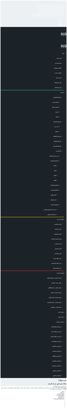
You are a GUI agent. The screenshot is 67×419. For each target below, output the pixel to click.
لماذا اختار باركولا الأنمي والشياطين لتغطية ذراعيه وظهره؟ (51, 9)
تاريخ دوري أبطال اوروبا (56, 331)
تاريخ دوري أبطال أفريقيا (56, 336)
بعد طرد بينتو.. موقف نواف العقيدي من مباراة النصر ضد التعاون (50, 10)
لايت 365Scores (58, 87)
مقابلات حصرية (58, 72)
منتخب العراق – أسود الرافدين (54, 297)
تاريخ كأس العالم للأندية (56, 326)
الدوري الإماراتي (57, 253)
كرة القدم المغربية (55, 204)
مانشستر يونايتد (55, 107)
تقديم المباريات (58, 63)
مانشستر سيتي (55, 102)
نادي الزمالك (53, 199)
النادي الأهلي (53, 194)
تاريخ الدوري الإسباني (56, 351)
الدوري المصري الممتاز (56, 238)
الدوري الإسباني (58, 229)
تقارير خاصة (58, 77)
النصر (55, 170)
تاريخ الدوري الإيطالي (56, 356)
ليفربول (57, 111)
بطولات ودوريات (60, 219)
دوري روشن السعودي (54, 155)
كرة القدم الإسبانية (57, 121)
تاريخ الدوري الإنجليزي (56, 346)
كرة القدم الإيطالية (57, 136)
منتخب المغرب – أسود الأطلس (54, 287)
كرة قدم (62, 92)
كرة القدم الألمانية (57, 141)
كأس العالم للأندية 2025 (59, 398)
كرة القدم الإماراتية (54, 185)
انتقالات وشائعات (57, 68)
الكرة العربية (58, 151)
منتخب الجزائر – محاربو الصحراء (54, 302)
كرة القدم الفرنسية (57, 146)
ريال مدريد (56, 126)
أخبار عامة (59, 58)
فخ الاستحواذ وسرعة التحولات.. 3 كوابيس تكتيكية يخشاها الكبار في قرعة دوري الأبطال (45, 15)
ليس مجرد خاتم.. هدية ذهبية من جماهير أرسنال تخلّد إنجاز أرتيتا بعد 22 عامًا (48, 14)
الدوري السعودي (57, 234)
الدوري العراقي (58, 248)
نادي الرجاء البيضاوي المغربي (49, 209)
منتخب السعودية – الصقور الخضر (54, 277)
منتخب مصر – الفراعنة (56, 282)
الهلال (55, 175)
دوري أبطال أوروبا (57, 258)
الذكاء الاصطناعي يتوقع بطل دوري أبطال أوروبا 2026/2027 (51, 8)
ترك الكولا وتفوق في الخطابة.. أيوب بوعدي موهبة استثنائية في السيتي (49, 4)
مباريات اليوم (61, 317)
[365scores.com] (63, 35)
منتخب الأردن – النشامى (56, 307)
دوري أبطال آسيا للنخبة (56, 263)
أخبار (63, 53)
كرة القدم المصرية (55, 190)
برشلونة (57, 131)
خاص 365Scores (57, 82)
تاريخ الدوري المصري (56, 360)
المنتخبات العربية (60, 273)
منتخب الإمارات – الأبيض (56, 292)
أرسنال (57, 116)
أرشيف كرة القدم (60, 321)
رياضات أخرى (61, 312)
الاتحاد (54, 165)
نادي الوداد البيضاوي (51, 214)
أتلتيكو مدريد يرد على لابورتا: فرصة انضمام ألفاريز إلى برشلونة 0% (50, 13)
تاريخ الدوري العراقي (56, 370)
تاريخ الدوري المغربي (56, 375)
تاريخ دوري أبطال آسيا (56, 341)
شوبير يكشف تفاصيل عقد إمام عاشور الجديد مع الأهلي (52, 12)
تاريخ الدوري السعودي (56, 365)
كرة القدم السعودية (54, 160)
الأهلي (54, 180)
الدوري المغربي (58, 243)
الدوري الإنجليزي (57, 224)
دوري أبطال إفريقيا (57, 268)
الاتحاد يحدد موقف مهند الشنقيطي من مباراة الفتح (53, 7)
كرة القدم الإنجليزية (57, 97)
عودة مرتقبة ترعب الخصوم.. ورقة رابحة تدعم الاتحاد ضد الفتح (50, 5)
